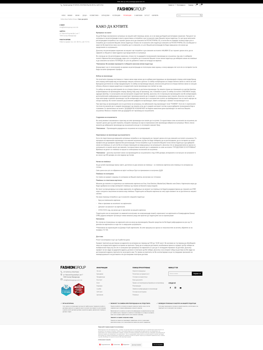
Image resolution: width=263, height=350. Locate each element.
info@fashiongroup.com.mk (73, 280)
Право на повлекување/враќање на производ (148, 283)
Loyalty (99, 289)
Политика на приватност (141, 274)
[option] (131, 1)
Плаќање (136, 295)
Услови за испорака (139, 292)
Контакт (99, 280)
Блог (98, 283)
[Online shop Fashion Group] (131, 9)
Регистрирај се (181, 5)
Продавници (101, 277)
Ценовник (100, 295)
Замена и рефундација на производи (145, 289)
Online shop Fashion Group (69, 19)
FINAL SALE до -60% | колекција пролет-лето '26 (131, 1)
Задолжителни (105, 344)
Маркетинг (126, 344)
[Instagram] (175, 288)
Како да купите (137, 280)
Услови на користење (140, 277)
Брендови (100, 274)
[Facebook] (170, 288)
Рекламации (137, 286)
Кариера (99, 286)
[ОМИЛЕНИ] (196, 5)
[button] (189, 15)
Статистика (116, 344)
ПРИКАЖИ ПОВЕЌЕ (104, 340)
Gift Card (99, 292)
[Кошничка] (201, 5)
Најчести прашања (139, 271)
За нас (99, 271)
